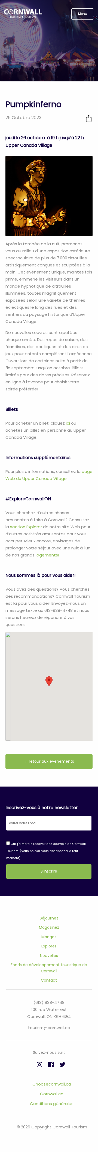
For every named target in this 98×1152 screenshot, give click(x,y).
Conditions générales (52, 1103)
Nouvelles (49, 955)
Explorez (49, 946)
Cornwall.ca (51, 1094)
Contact (49, 980)
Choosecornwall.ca (51, 1084)
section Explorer (26, 527)
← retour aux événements (49, 761)
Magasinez (49, 927)
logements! (47, 555)
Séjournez (49, 918)
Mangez (48, 937)
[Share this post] (88, 118)
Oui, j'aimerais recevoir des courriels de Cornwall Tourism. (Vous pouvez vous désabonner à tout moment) (46, 851)
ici (67, 423)
